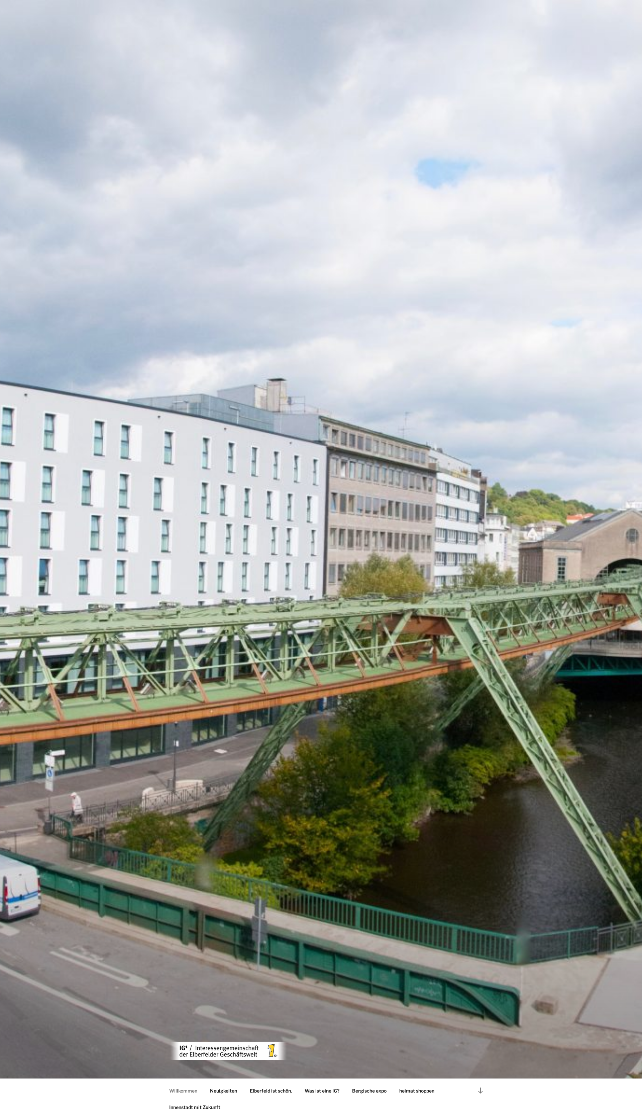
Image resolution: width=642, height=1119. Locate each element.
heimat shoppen (416, 1091)
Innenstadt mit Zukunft (194, 1107)
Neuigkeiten (223, 1091)
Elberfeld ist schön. (271, 1091)
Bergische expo (369, 1091)
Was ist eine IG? (322, 1091)
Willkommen (183, 1091)
